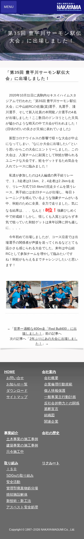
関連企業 (51, 421)
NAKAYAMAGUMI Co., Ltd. (58, 529)
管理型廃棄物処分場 (22, 488)
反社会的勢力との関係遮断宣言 (61, 406)
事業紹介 (11, 433)
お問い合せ (15, 378)
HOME (9, 372)
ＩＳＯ (11, 469)
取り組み (11, 463)
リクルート (51, 463)
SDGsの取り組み (20, 475)
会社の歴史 (51, 433)
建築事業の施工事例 (22, 445)
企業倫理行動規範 (58, 384)
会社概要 (51, 378)
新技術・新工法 (18, 501)
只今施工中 (15, 452)
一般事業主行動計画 (60, 397)
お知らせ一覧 (17, 384)
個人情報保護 (54, 390)
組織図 (49, 415)
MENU (9, 7)
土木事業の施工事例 (22, 439)
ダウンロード (17, 390)
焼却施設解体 (17, 494)
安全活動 (13, 482)
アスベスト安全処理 (22, 507)
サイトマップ (17, 397)
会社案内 (49, 372)
